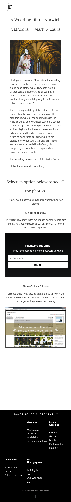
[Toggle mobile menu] (64, 5)
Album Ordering (13, 475)
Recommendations (37, 441)
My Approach (33, 429)
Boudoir (53, 447)
